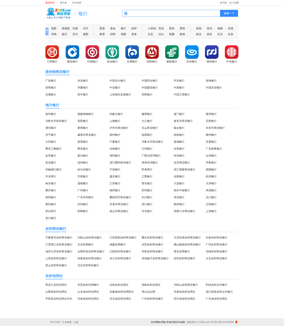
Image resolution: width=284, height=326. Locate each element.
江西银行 (147, 176)
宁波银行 (115, 169)
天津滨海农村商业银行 (187, 237)
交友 (150, 34)
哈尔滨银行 (84, 169)
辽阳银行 (211, 204)
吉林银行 (115, 148)
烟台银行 (179, 127)
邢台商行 (50, 211)
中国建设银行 (150, 87)
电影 (54, 28)
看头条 (63, 2)
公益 (76, 322)
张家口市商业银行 (184, 211)
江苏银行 (115, 183)
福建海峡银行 (85, 113)
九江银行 (147, 120)
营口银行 (147, 204)
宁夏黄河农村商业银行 (58, 237)
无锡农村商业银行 (216, 251)
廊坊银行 (50, 204)
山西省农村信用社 (56, 291)
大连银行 (179, 183)
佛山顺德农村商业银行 (187, 244)
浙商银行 (50, 87)
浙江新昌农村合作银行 (219, 291)
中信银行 (115, 87)
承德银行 (211, 190)
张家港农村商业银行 (89, 258)
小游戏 (152, 28)
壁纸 (182, 28)
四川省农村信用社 (184, 298)
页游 (161, 28)
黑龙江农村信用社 (56, 284)
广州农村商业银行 (216, 244)
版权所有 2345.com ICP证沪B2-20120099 (210, 322)
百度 (230, 28)
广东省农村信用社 (216, 298)
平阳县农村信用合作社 (58, 298)
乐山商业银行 (150, 127)
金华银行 (50, 155)
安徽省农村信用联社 (122, 291)
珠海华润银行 (150, 162)
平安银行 (179, 80)
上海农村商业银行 (56, 258)
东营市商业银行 (215, 127)
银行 (123, 28)
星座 (171, 28)
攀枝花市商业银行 (120, 197)
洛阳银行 (50, 197)
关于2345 (55, 322)
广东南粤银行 (214, 148)
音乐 (75, 34)
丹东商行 (50, 176)
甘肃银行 (211, 141)
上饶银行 (115, 120)
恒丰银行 (82, 94)
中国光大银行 (118, 80)
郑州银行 (147, 190)
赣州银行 (211, 113)
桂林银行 (179, 134)
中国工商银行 (182, 94)
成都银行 (82, 183)
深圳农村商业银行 (184, 258)
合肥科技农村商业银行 (91, 251)
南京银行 (50, 183)
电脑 (171, 34)
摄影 (85, 34)
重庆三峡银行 (53, 148)
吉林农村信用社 (119, 284)
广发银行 (50, 80)
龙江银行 (50, 218)
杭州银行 (211, 176)
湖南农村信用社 (151, 284)
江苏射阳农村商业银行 (123, 237)
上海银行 (211, 211)
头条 (230, 34)
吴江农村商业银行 (120, 258)
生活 (220, 34)
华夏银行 (82, 87)
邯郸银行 (82, 211)
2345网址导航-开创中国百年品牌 (168, 322)
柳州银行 (211, 134)
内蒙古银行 (116, 113)
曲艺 (64, 34)
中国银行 (179, 87)
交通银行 (50, 94)
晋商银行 (82, 141)
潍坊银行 (50, 127)
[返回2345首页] (58, 13)
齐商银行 (82, 176)
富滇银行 (50, 162)
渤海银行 (211, 80)
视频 (220, 28)
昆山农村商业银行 (56, 265)
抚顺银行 (211, 169)
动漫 (75, 28)
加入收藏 (234, 2)
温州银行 (82, 162)
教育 (102, 34)
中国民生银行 (150, 80)
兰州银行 (147, 148)
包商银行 (179, 176)
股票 (102, 28)
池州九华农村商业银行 (58, 251)
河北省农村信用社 (120, 298)
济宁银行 (50, 134)
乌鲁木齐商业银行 (56, 120)
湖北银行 (179, 197)
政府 (134, 28)
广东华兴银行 (85, 197)
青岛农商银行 (182, 251)
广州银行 (82, 190)
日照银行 (211, 120)
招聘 (113, 34)
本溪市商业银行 (119, 204)
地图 (123, 34)
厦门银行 (179, 113)
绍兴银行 (179, 155)
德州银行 (115, 134)
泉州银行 (50, 113)
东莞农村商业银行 (152, 244)
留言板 (223, 2)
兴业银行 (82, 80)
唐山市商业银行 (119, 211)
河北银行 (147, 211)
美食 (134, 34)
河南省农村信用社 (88, 298)
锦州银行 (115, 190)
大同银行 (50, 141)
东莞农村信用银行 (88, 284)
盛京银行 (115, 176)
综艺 (85, 28)
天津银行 (211, 183)
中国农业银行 (214, 87)
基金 (113, 28)
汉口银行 (211, 197)
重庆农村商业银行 (152, 237)
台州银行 (211, 155)
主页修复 (67, 322)
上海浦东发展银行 (120, 94)
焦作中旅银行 (182, 190)
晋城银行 (179, 141)
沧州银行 (82, 204)
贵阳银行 (82, 120)
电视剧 (66, 28)
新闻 (199, 28)
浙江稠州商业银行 (120, 162)
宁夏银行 (115, 141)
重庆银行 (50, 190)
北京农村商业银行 (88, 265)
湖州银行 (115, 155)
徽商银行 (147, 113)
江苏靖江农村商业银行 (58, 244)
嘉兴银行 (82, 155)
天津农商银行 (85, 244)
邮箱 (182, 34)
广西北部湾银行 (151, 155)
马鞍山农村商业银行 (89, 237)
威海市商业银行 (86, 134)
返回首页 (50, 2)
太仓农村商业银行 (216, 258)
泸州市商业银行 (119, 127)
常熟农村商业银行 (152, 251)
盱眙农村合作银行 (216, 284)
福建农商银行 (118, 244)
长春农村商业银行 (216, 237)
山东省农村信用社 (88, 291)
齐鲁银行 (211, 162)
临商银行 (147, 134)
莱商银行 (82, 127)
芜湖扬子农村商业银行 (155, 258)
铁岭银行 (179, 204)
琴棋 (54, 34)
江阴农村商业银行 (120, 251)
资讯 (209, 28)
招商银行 (147, 94)
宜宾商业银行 (182, 162)
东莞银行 (179, 148)
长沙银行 (147, 197)
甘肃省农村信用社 (184, 291)
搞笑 (209, 34)
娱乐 (199, 34)
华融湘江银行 (53, 169)
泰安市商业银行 (183, 120)
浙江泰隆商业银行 (184, 169)
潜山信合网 (148, 291)
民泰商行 (147, 169)
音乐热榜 (76, 2)
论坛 (161, 34)
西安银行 (82, 148)
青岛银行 (147, 183)
